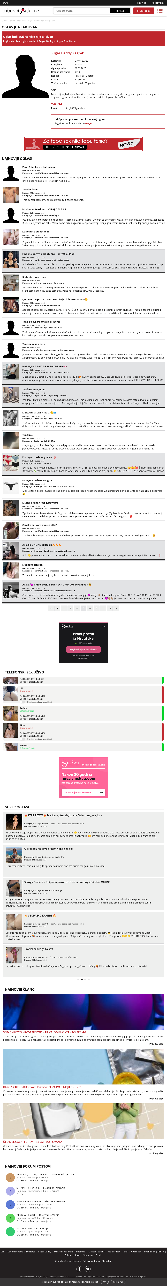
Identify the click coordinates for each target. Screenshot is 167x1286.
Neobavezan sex (32, 564)
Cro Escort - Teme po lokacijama (33, 1180)
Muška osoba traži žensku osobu (53, 173)
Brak (126, 1251)
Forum (5, 2)
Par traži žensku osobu (49, 305)
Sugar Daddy (21, 20)
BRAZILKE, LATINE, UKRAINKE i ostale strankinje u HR (45, 1174)
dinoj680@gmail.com (76, 108)
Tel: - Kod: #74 (32, 746)
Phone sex (149, 1251)
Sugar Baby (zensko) (57, 395)
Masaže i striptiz (97, 1251)
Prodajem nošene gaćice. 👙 (39, 457)
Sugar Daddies (33, 20)
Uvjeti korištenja (63, 1260)
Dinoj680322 (81, 60)
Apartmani (59, 283)
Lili (21, 680)
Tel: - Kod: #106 (32, 726)
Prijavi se (141, 2)
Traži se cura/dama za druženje (41, 321)
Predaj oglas (143, 10)
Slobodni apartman (34, 277)
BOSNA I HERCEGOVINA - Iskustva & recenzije (41, 1201)
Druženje (37, 350)
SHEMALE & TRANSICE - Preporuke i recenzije (40, 1187)
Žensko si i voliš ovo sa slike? (40, 525)
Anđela (23, 700)
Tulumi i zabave (72, 1255)
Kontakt (77, 1260)
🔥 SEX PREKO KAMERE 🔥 (40, 915)
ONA (53, 441)
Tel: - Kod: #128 (32, 689)
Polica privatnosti (91, 1260)
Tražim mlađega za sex (38, 949)
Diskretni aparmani (42, 283)
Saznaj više (118, 1281)
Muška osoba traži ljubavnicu (40, 502)
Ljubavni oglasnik (8, 20)
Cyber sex (37, 551)
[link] (83, 777)
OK (104, 1281)
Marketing (107, 1260)
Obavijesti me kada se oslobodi (39, 694)
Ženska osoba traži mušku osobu (53, 260)
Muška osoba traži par (49, 215)
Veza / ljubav (114, 1251)
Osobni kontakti (41, 441)
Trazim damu (30, 189)
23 (109, 608)
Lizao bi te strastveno (36, 231)
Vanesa (24, 737)
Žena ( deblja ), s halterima (38, 167)
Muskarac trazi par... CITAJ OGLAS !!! (44, 209)
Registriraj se (158, 2)
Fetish (47, 890)
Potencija (80, 1251)
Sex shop (88, 1255)
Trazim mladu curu (33, 344)
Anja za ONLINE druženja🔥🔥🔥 (41, 544)
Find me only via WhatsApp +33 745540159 (48, 253)
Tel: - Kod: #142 (32, 709)
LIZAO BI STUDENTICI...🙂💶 (39, 412)
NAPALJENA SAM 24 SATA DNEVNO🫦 (44, 366)
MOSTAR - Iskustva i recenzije (32, 1228)
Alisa (22, 717)
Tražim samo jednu (33, 389)
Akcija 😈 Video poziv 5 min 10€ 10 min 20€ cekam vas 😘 (56, 584)
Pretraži (120, 10)
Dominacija (57, 890)
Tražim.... (27, 434)
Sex (35, 173)
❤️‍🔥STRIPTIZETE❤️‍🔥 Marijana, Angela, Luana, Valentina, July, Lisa (63, 815)
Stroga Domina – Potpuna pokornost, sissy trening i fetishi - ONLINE (67, 882)
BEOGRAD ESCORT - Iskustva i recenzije (37, 1214)
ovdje (88, 123)
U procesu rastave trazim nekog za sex (48, 849)
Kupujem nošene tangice (37, 480)
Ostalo (36, 463)
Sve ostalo (46, 463)
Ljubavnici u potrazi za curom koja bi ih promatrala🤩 (55, 299)
